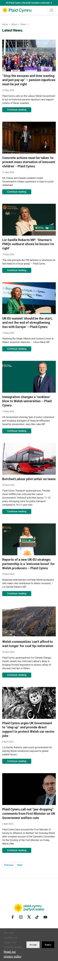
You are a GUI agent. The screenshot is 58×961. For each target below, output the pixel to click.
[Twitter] (29, 917)
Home (5, 24)
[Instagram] (20, 917)
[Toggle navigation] (51, 10)
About (14, 24)
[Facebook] (13, 917)
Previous (9, 865)
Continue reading (16, 109)
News (23, 24)
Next (19, 865)
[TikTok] (37, 917)
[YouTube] (45, 917)
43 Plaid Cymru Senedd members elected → (29, 2)
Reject (48, 944)
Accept (33, 944)
